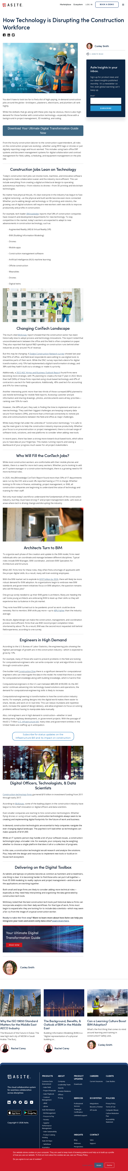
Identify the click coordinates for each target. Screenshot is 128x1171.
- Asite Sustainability (49, 1132)
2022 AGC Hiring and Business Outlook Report (38, 372)
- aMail (44, 1103)
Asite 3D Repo (47, 1141)
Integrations (94, 1103)
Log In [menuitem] (89, 5)
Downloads (78, 1084)
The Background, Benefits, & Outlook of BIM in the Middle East (62, 1024)
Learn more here (60, 920)
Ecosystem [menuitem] (78, 5)
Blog (75, 1140)
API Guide (93, 1110)
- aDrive (45, 1106)
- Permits (45, 1120)
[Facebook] (14, 1102)
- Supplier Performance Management (47, 1125)
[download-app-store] (14, 1112)
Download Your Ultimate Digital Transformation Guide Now (43, 131)
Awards (60, 1088)
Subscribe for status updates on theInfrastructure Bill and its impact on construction (43, 736)
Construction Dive (27, 671)
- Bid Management (49, 1113)
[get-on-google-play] (30, 1112)
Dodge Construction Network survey (47, 353)
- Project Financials (49, 1091)
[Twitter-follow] (20, 1102)
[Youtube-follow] (31, 1102)
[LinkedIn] (9, 1102)
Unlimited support (80, 1115)
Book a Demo (107, 5)
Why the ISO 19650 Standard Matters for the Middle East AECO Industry (19, 1024)
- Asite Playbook (48, 1094)
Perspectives (78, 1147)
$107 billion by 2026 (49, 579)
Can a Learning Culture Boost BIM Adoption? (106, 1023)
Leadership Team (64, 1085)
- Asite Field (46, 1087)
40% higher (59, 610)
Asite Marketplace (48, 1110)
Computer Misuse (112, 1110)
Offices (60, 1095)
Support (93, 1143)
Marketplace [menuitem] (65, 5)
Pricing (60, 1098)
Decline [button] (109, 1165)
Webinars (77, 1143)
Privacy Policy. (82, 1155)
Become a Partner (96, 1107)
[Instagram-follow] (26, 1102)
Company (61, 1081)
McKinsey (22, 334)
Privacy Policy (111, 1103)
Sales (92, 1140)
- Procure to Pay (48, 1116)
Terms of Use (111, 1107)
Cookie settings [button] (87, 1165)
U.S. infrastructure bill (28, 721)
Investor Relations (64, 1091)
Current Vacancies (96, 1081)
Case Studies (110, 1081)
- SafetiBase (46, 1144)
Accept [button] (98, 1165)
